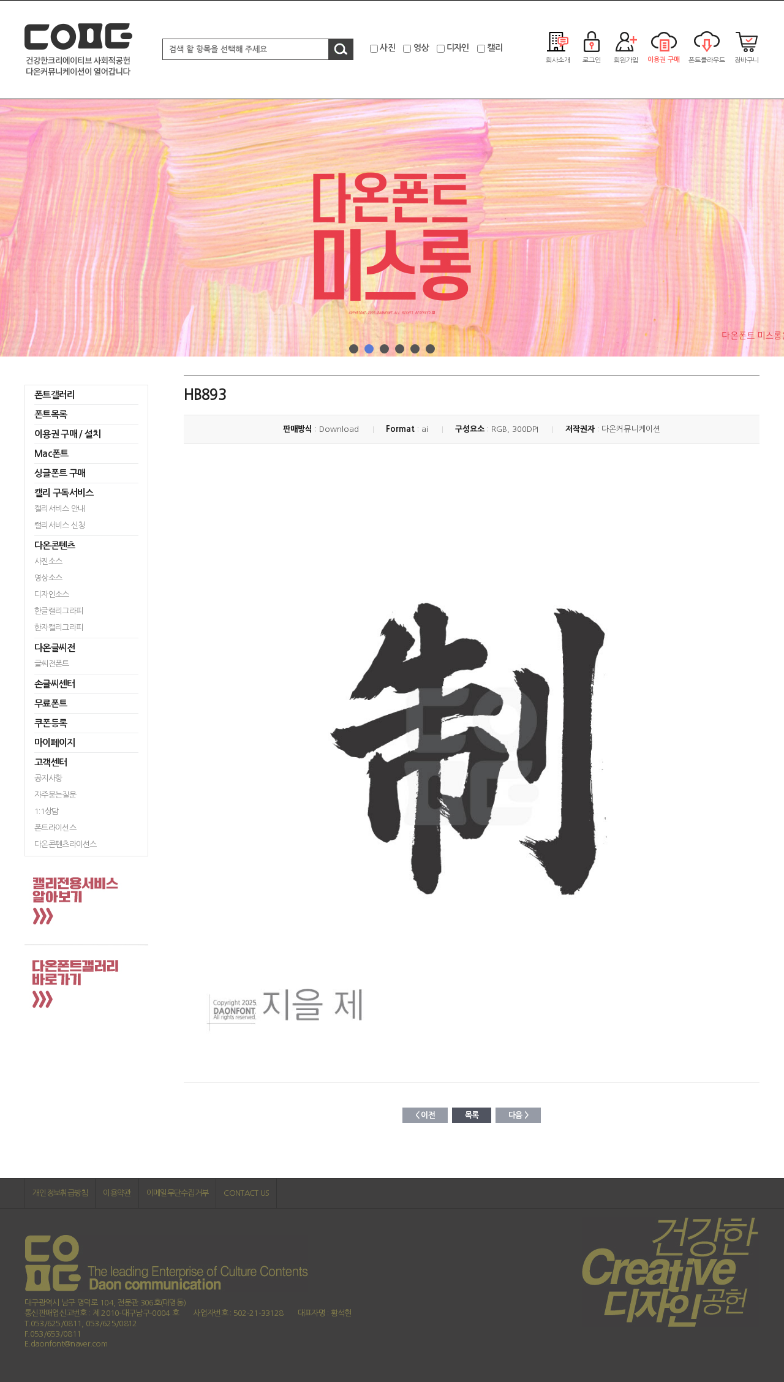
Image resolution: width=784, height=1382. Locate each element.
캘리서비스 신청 (59, 525)
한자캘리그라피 (58, 628)
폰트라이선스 (55, 828)
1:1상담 (46, 811)
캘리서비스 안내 (59, 509)
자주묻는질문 (55, 795)
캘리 (494, 47)
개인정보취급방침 (60, 1193)
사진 (387, 47)
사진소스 (48, 561)
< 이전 (425, 1115)
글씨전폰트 (51, 664)
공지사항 (48, 778)
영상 (421, 47)
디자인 (458, 47)
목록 (472, 1115)
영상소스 (48, 578)
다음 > (518, 1115)
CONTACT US (246, 1193)
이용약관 (116, 1193)
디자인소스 (51, 594)
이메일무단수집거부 (177, 1193)
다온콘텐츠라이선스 (65, 844)
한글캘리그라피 (58, 611)
